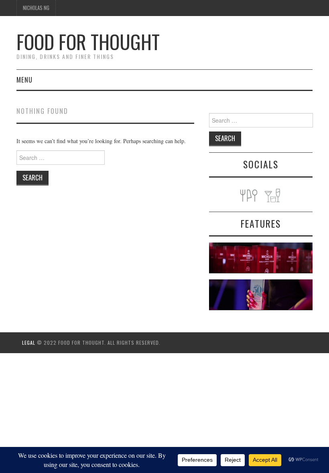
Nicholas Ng (36, 8)
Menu (24, 80)
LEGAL (28, 342)
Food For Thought (88, 41)
